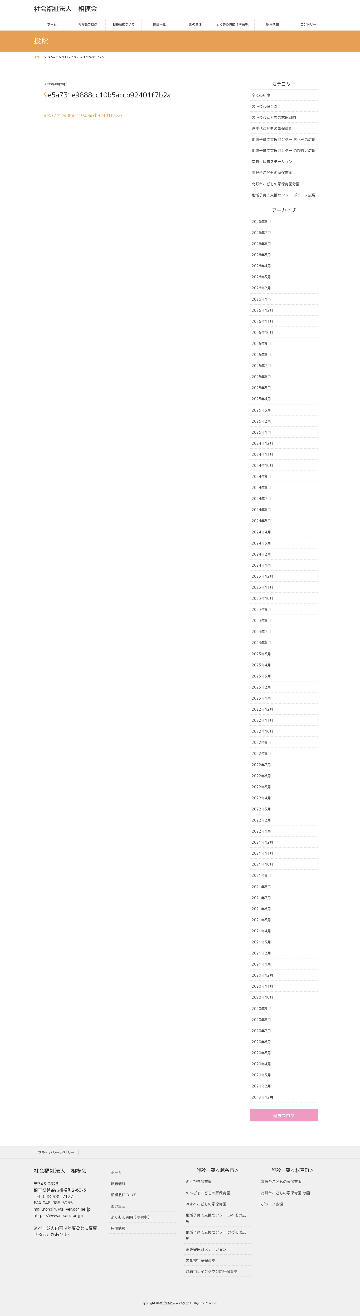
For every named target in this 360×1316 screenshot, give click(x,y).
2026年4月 (261, 265)
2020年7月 (261, 1030)
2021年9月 (261, 875)
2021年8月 (261, 886)
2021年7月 (261, 897)
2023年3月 (261, 676)
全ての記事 (261, 95)
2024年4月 (261, 532)
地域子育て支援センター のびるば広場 (283, 150)
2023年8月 (261, 620)
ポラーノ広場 (272, 1203)
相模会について (124, 1194)
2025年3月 (261, 410)
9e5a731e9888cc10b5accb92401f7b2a (83, 115)
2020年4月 (261, 1063)
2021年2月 (261, 953)
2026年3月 (261, 276)
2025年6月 (261, 376)
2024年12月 (262, 443)
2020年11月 (262, 986)
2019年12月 (262, 1097)
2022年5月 (261, 786)
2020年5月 (261, 1052)
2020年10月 (262, 997)
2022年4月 (261, 797)
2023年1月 (261, 698)
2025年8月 (261, 354)
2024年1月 (261, 565)
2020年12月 (262, 975)
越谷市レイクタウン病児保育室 (211, 1271)
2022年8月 (261, 753)
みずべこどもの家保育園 (272, 128)
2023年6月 (261, 642)
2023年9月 (261, 609)
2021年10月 (262, 864)
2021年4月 (261, 930)
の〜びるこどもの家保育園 (274, 117)
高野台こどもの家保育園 (272, 172)
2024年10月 (262, 465)
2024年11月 (262, 454)
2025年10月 (262, 332)
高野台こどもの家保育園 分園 (285, 1192)
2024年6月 (261, 509)
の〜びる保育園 (265, 106)
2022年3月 (261, 809)
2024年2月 (261, 554)
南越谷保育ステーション (272, 161)
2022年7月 (261, 764)
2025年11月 (262, 321)
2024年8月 (261, 487)
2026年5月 (261, 254)
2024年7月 (261, 498)
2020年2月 (261, 1086)
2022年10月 (262, 731)
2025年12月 (262, 310)
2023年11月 (262, 587)
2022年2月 (261, 820)
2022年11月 (262, 720)
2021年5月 (261, 919)
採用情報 (118, 1228)
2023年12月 (262, 576)
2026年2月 (261, 287)
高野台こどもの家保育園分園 (276, 183)
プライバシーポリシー (56, 1152)
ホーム (116, 1172)
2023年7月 (261, 631)
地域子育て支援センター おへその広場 (283, 139)
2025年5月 (261, 387)
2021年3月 (261, 941)
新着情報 (118, 1183)
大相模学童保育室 (200, 1260)
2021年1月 (261, 964)
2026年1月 (261, 299)
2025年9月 (261, 343)
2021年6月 (261, 908)
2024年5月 (261, 520)
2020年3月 (261, 1074)
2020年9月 (261, 1008)
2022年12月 (262, 709)
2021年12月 (262, 842)
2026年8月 (261, 221)
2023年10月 (262, 598)
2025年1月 (261, 432)
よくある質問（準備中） (131, 1217)
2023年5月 (261, 653)
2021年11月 (262, 853)
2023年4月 (261, 664)
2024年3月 (261, 543)
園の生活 (118, 1206)
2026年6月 (261, 243)
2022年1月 (261, 831)
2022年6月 (261, 775)
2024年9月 (261, 476)
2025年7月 (261, 365)
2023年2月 (261, 687)
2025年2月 (261, 421)
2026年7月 (261, 232)
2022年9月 (261, 742)
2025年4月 (261, 398)
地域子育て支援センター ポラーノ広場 (283, 194)
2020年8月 (261, 1019)
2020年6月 (261, 1041)
